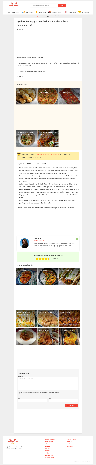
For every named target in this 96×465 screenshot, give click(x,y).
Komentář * (20, 376)
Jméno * (20, 398)
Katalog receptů (15, 12)
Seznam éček (85, 12)
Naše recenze (29, 12)
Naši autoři (70, 446)
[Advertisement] (48, 42)
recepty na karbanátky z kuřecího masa (47, 154)
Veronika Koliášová (39, 240)
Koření (48, 448)
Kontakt (69, 441)
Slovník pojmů (72, 12)
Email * (50, 398)
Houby (48, 450)
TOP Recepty (23, 16)
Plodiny (48, 444)
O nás (68, 444)
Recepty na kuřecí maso (40, 16)
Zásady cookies (71, 439)
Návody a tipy (42, 12)
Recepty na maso (30, 16)
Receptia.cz (17, 16)
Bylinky (48, 446)
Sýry (47, 453)
